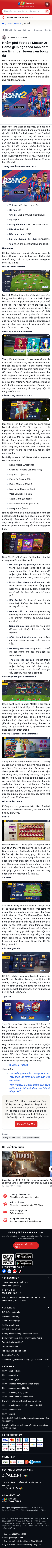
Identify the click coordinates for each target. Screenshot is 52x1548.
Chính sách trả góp (10, 1379)
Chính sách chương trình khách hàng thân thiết (22, 1405)
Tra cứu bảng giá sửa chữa (14, 1351)
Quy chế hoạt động (10, 1316)
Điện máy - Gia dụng (32, 30)
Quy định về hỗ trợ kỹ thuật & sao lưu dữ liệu (21, 1401)
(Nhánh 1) (11, 1285)
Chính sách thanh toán (11, 1409)
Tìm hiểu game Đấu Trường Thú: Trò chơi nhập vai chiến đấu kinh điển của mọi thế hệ (29, 1076)
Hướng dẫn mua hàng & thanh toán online (20, 1333)
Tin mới (17, 30)
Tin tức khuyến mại (10, 1325)
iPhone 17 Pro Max (26, 1124)
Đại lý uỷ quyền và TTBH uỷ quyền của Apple (22, 1338)
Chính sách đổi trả (10, 1375)
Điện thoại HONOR (18, 1065)
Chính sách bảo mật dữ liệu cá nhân (17, 1396)
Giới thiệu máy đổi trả (11, 1329)
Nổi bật (8, 30)
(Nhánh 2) (11, 1293)
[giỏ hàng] (47, 4)
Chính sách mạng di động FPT (15, 1392)
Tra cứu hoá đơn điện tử (12, 1342)
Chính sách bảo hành (11, 1371)
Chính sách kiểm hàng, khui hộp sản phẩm (20, 1384)
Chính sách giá (8, 1414)
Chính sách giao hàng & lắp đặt (15, 1388)
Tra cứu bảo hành (10, 1346)
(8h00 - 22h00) (14, 1300)
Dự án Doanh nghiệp (11, 1320)
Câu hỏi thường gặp (10, 1355)
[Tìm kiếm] (47, 11)
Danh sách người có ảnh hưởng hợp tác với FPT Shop (25, 1359)
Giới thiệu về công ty (11, 1312)
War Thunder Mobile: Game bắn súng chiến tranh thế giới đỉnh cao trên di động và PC (29, 1088)
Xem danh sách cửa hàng (24, 1245)
